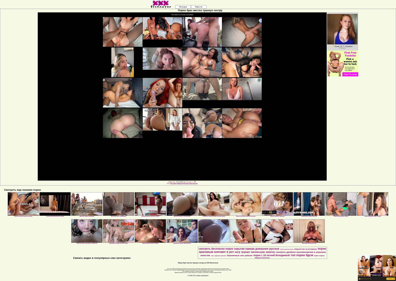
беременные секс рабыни (240, 255)
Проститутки (193, 183)
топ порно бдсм (302, 255)
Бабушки (180, 183)
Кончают (186, 183)
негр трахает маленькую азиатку (255, 252)
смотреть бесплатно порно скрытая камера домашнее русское (239, 248)
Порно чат (199, 7)
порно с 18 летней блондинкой (271, 255)
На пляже (173, 183)
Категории (183, 7)
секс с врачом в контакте (218, 255)
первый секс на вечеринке (305, 249)
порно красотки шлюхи (286, 249)
